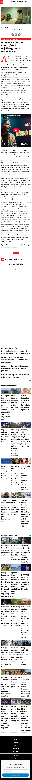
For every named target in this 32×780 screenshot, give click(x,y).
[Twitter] (12, 34)
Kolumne (16, 751)
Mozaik (16, 745)
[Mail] (16, 34)
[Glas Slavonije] (1, 3)
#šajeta (16, 253)
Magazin (16, 748)
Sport (16, 742)
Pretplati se (15, 775)
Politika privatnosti (16, 758)
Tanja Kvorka (16, 31)
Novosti (16, 739)
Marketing (16, 755)
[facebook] (19, 34)
